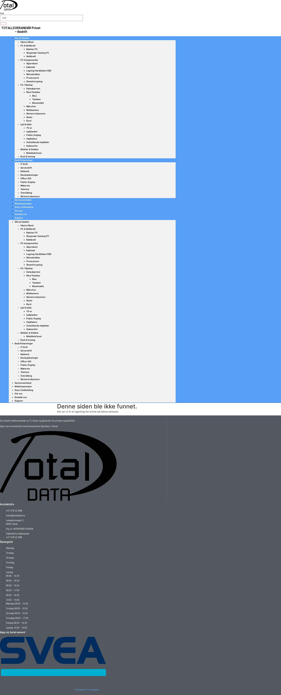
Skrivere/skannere (36, 113)
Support (19, 218)
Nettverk (24, 171)
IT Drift (24, 164)
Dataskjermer (33, 88)
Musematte (38, 103)
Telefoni (24, 189)
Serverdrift (26, 168)
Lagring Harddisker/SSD (38, 70)
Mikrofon (31, 106)
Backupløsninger (29, 175)
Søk (2, 13)
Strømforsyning (34, 81)
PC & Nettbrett (27, 45)
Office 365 (25, 178)
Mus (34, 96)
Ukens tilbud (26, 42)
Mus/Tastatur (33, 92)
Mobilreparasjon (23, 203)
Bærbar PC (32, 49)
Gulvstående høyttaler (37, 142)
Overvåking (26, 192)
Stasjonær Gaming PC (37, 53)
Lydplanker (32, 131)
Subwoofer (32, 146)
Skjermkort (32, 63)
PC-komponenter (29, 60)
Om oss (18, 210)
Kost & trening (27, 156)
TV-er (29, 128)
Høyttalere (31, 138)
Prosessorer (32, 78)
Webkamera (32, 110)
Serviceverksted (23, 200)
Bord (28, 120)
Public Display (33, 135)
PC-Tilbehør (26, 85)
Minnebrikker (33, 74)
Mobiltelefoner (34, 153)
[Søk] (3, 23)
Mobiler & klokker (29, 149)
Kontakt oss (21, 214)
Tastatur (36, 99)
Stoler (29, 117)
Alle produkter (22, 38)
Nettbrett (31, 56)
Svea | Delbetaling (24, 207)
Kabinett (30, 67)
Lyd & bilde (26, 124)
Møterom (25, 185)
